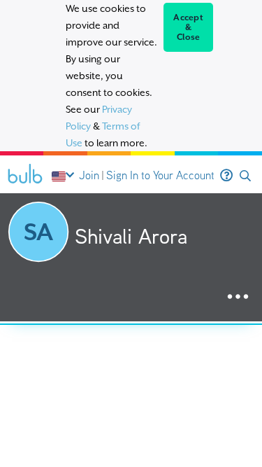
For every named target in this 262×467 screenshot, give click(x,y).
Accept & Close (188, 27)
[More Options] (237, 297)
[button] (245, 176)
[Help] (226, 175)
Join (89, 175)
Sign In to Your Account (160, 175)
